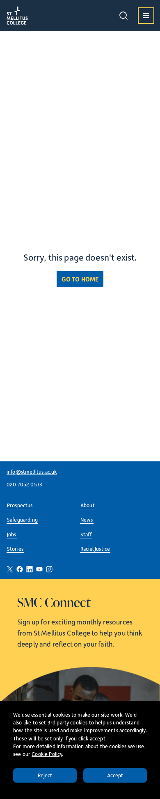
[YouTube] (39, 569)
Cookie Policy (47, 754)
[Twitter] (10, 569)
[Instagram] (49, 569)
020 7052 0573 (24, 484)
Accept (115, 775)
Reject (45, 775)
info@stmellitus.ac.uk (32, 471)
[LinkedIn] (29, 569)
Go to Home (80, 279)
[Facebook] (19, 569)
